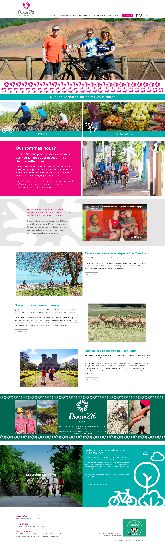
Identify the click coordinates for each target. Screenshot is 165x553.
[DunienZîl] (26, 9)
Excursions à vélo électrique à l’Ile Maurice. (116, 253)
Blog (17, 518)
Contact (37, 518)
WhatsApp (21, 536)
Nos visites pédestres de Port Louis (110, 350)
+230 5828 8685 (31, 536)
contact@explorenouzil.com (48, 536)
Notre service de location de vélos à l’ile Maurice (107, 451)
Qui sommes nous (27, 518)
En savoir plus (91, 274)
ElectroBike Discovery (23, 526)
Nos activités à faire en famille (37, 305)
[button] (18, 274)
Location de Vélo (38, 526)
